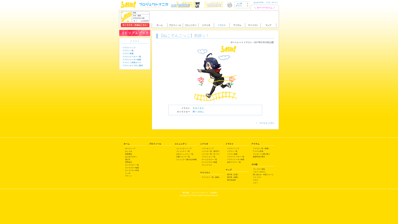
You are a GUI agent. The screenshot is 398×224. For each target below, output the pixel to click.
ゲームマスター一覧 (209, 159)
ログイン (275, 2)
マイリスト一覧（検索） (211, 177)
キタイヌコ (198, 108)
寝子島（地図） (233, 177)
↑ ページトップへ (265, 123)
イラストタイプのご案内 (132, 65)
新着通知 (128, 154)
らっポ (127, 173)
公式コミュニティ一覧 (184, 154)
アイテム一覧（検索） (261, 148)
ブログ (255, 180)
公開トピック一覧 (183, 157)
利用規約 (213, 193)
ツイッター (257, 177)
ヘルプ (268, 2)
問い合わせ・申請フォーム (263, 174)
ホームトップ (130, 148)
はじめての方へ (259, 2)
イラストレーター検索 (131, 59)
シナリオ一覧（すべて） (211, 154)
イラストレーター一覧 (131, 57)
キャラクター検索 (132, 168)
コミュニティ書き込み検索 (186, 159)
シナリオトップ (208, 148)
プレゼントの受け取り (261, 154)
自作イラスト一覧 (234, 162)
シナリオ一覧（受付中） (211, 151)
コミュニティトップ (184, 148)
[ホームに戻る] (128, 7)
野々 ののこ (198, 112)
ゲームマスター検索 (209, 162)
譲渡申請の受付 (259, 157)
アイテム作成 (258, 151)
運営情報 (185, 193)
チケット (128, 176)
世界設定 (128, 162)
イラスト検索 (128, 53)
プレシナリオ (207, 165)
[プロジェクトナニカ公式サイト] (154, 7)
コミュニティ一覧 (183, 151)
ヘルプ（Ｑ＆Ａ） (259, 172)
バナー (255, 183)
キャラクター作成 (132, 170)
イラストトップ (128, 48)
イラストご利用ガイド (131, 62)
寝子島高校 (231, 180)
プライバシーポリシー (199, 193)
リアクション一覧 (208, 157)
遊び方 (127, 159)
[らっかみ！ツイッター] (185, 7)
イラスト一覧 (128, 50)
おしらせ (128, 151)
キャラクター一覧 (132, 165)
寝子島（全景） (233, 174)
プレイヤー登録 (259, 169)
